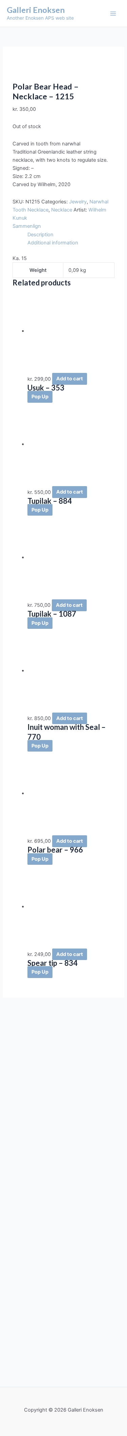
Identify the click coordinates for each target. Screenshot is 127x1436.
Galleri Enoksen (36, 10)
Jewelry (78, 202)
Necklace (61, 210)
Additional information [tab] (52, 243)
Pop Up (39, 397)
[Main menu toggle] (113, 13)
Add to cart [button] (69, 379)
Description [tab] (40, 235)
